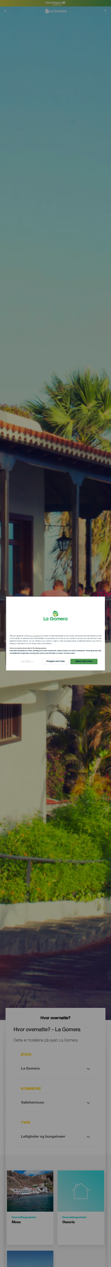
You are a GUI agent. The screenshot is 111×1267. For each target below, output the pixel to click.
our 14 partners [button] (34, 636)
